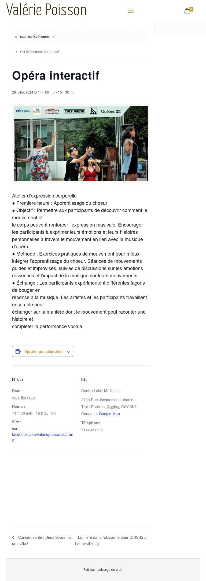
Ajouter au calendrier (43, 351)
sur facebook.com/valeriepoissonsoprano (42, 434)
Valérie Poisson (46, 10)
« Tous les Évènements (34, 36)
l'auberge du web (109, 570)
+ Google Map (108, 413)
